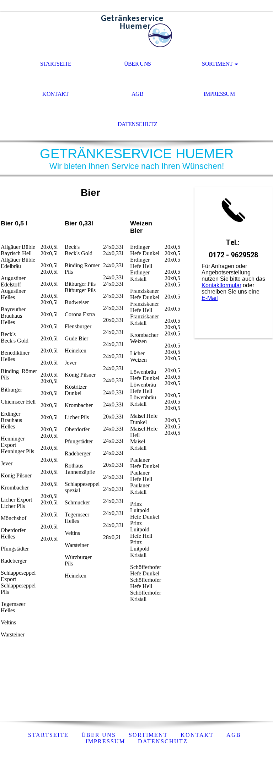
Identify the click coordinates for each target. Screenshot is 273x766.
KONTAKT (55, 94)
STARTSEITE (55, 64)
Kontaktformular (221, 285)
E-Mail (210, 298)
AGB (137, 94)
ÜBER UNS (137, 64)
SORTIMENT (217, 64)
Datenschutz (163, 741)
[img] (136, 30)
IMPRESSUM (219, 94)
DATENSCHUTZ (137, 124)
